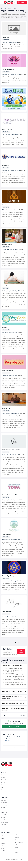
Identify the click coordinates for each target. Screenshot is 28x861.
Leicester (16, 847)
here (8, 668)
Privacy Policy (4, 792)
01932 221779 (6, 537)
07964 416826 (6, 329)
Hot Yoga (3, 817)
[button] (24, 715)
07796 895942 (6, 410)
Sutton (3, 332)
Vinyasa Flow (4, 802)
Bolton (2, 841)
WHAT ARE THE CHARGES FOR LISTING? (13, 691)
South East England (13, 42)
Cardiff (2, 848)
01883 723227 (6, 373)
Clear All (22, 715)
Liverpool (17, 849)
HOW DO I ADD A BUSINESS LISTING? (12, 666)
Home (2, 775)
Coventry (3, 850)
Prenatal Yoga (4, 812)
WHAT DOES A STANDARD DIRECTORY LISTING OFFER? (12, 697)
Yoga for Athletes (4, 822)
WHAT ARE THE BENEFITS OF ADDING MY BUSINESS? (13, 709)
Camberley (4, 134)
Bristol (2, 845)
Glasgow (17, 840)
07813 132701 (6, 452)
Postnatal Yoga (4, 815)
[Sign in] (14, 2)
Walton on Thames (6, 539)
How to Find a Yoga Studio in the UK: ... (14, 743)
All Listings (3, 777)
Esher (3, 500)
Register (2, 787)
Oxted (3, 375)
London (16, 852)
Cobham (4, 210)
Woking (3, 42)
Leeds (16, 845)
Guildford (4, 291)
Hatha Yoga (3, 800)
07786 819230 (6, 71)
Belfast (2, 836)
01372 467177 (6, 497)
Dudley (16, 835)
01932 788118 (6, 578)
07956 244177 (6, 614)
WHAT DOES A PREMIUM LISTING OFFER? (13, 703)
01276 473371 (6, 167)
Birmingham (3, 838)
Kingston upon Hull (19, 842)
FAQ (2, 789)
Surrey (7, 42)
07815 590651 (6, 288)
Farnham (4, 249)
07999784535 (6, 39)
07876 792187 (6, 246)
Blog (2, 784)
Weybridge (4, 616)
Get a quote (3, 780)
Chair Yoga (3, 824)
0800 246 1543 (6, 131)
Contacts (3, 782)
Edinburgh (17, 837)
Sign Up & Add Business (14, 726)
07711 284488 (6, 207)
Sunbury (4, 581)
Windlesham (4, 74)
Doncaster (3, 853)
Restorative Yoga (4, 810)
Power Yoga (3, 819)
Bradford (3, 843)
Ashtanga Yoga (4, 805)
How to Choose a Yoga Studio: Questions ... (13, 737)
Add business (21, 651)
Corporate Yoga (4, 827)
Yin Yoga (3, 807)
